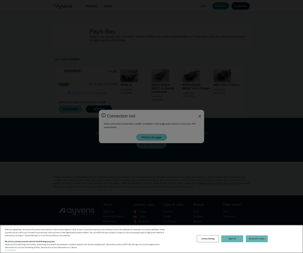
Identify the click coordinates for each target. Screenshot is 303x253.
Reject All (232, 238)
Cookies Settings (208, 238)
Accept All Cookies (256, 238)
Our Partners (10, 250)
